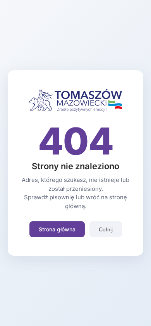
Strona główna (57, 229)
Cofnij (106, 229)
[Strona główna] (75, 109)
